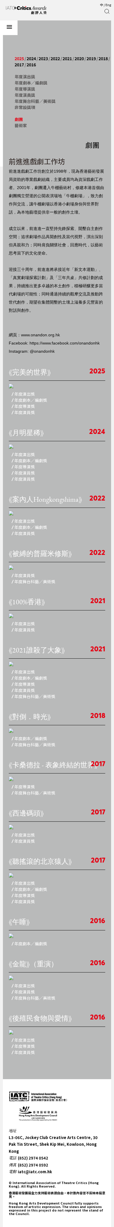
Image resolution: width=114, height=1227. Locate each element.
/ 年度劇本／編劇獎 (29, 400)
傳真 (12, 1165)
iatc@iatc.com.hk (35, 1171)
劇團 (19, 119)
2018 (103, 58)
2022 (55, 58)
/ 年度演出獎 (23, 394)
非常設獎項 (25, 107)
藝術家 (21, 125)
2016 (31, 65)
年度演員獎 (25, 95)
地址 (12, 1131)
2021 (67, 58)
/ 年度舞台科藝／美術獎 (33, 581)
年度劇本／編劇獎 (31, 83)
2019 (91, 58)
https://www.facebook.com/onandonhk (65, 343)
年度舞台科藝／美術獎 (35, 101)
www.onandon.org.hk (40, 335)
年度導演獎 (25, 89)
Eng (108, 4)
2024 (31, 58)
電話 (12, 1158)
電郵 (12, 1171)
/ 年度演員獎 (23, 412)
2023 (43, 58)
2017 (19, 65)
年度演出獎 (25, 76)
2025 (19, 58)
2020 (79, 58)
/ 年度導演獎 (23, 406)
